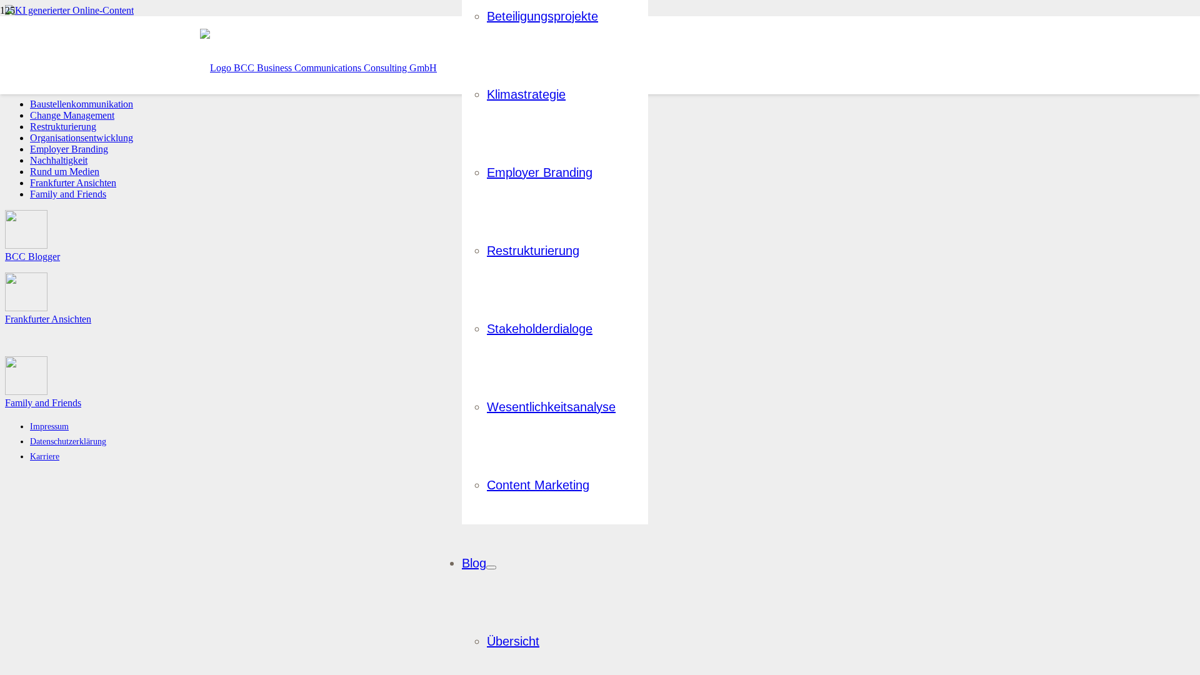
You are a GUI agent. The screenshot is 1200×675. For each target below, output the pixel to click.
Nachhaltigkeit (59, 160)
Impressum (49, 426)
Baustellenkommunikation (81, 104)
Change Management (72, 115)
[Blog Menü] (491, 567)
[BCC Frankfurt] (318, 67)
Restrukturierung (63, 126)
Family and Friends (68, 194)
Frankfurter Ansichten (73, 183)
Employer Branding (69, 149)
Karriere (44, 456)
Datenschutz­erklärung (68, 441)
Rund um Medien (64, 171)
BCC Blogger (32, 256)
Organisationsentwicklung (81, 137)
